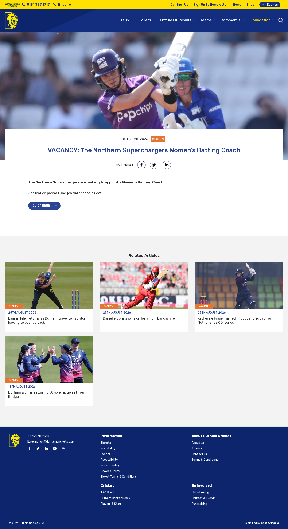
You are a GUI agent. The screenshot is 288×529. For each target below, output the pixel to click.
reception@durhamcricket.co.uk (52, 441)
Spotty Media (270, 522)
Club (127, 20)
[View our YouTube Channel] (54, 448)
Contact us (199, 454)
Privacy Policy (110, 465)
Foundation (262, 20)
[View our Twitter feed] (38, 448)
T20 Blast (107, 492)
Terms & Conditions (205, 459)
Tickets (146, 20)
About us (198, 443)
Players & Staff (111, 504)
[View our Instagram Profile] (63, 448)
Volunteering (200, 492)
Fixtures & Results (177, 20)
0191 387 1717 (38, 5)
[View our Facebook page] (29, 448)
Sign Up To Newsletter (210, 4)
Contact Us (179, 4)
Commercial (233, 20)
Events (272, 5)
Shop (250, 4)
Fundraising (199, 504)
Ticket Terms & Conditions (119, 477)
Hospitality (108, 448)
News (237, 4)
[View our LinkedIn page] (46, 448)
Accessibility (109, 459)
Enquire (64, 5)
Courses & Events (204, 498)
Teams (207, 20)
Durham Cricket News (115, 498)
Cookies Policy (110, 471)
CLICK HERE (41, 205)
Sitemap (197, 448)
